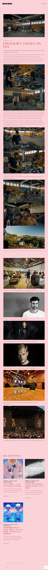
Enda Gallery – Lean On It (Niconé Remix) (12, 485)
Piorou (21, 121)
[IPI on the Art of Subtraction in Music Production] (24, 304)
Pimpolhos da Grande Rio (9, 115)
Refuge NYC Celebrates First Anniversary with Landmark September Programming (20, 403)
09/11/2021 (5, 481)
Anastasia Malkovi (30, 482)
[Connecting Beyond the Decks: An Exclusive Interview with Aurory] (24, 330)
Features (12, 481)
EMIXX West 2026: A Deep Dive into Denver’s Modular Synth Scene (20, 290)
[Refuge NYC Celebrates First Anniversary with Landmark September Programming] (24, 385)
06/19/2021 (27, 480)
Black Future (18, 63)
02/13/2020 (6, 524)
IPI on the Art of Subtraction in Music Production (15, 319)
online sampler (28, 124)
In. (6, 567)
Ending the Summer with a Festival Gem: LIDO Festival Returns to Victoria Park (23, 440)
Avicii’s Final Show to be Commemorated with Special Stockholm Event (21, 368)
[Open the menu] (43, 3)
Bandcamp (26, 122)
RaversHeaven (13, 563)
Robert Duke (6, 525)
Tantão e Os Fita (7, 54)
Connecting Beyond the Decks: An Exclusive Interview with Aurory (20, 341)
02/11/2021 (5, 41)
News (11, 41)
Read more (5, 496)
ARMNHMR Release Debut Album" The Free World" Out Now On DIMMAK (13, 530)
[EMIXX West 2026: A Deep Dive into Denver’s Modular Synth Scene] (24, 273)
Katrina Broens (7, 482)
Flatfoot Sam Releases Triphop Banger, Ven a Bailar (34, 486)
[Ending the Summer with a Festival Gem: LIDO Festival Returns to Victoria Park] (24, 422)
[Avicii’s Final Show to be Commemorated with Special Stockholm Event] (24, 354)
